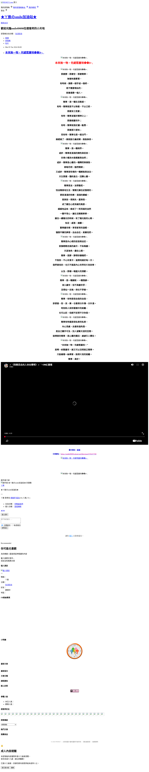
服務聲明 (95, 742)
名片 (7, 43)
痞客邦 (13, 498)
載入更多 (4, 514)
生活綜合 (18, 34)
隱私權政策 (86, 742)
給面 (78, 450)
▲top (3, 510)
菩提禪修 (17, 507)
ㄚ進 (2, 485)
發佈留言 (4, 528)
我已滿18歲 (5, 768)
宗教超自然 (18, 504)
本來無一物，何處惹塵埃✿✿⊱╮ (24, 52)
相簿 (7, 38)
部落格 (7, 41)
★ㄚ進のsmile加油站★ (19, 17)
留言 (18, 498)
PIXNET (58, 742)
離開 (12, 768)
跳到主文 (4, 23)
